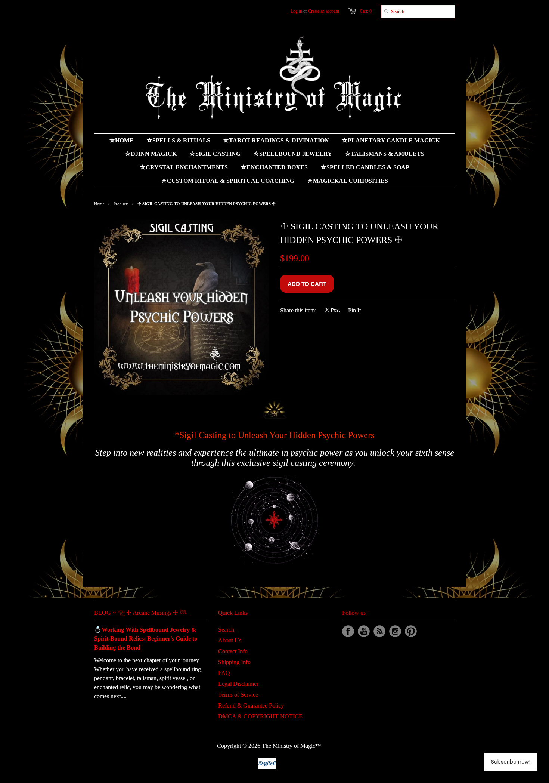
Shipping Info (234, 662)
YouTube (364, 631)
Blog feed (379, 631)
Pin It (354, 310)
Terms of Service (238, 694)
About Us (229, 640)
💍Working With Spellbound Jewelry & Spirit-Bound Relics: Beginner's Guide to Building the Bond (145, 638)
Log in (296, 11)
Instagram (395, 631)
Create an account (323, 11)
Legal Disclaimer (238, 684)
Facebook (348, 631)
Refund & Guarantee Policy (251, 705)
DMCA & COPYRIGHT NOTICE (260, 716)
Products (121, 203)
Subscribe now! (510, 761)
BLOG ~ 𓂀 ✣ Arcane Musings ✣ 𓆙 (140, 613)
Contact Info (233, 651)
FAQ (224, 673)
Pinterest (411, 631)
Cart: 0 (366, 11)
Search (226, 629)
